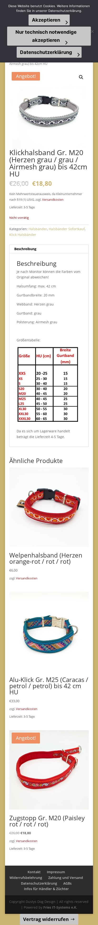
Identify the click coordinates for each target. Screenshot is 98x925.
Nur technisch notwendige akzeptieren (46, 36)
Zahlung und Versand (65, 877)
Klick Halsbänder (22, 234)
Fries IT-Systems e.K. (60, 907)
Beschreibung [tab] (25, 249)
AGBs (67, 883)
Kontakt (34, 872)
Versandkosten (53, 200)
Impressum (56, 872)
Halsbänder (38, 229)
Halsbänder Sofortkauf (67, 229)
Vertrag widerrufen (46, 919)
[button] (81, 77)
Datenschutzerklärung (39, 883)
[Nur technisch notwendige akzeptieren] (92, 31)
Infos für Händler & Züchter (46, 889)
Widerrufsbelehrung (26, 877)
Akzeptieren (46, 20)
